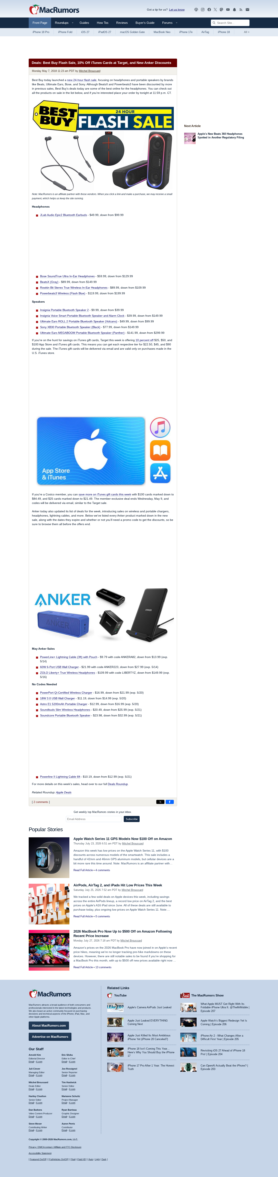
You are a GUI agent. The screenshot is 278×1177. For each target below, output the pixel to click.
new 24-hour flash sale (81, 80)
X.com (39, 1061)
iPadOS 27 (104, 32)
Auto (91, 1159)
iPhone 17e (186, 32)
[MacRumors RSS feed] (241, 10)
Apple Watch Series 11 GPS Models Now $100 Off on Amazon (122, 839)
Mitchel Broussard (89, 70)
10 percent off (144, 340)
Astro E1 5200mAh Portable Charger (63, 704)
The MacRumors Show (207, 995)
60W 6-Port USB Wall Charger (59, 667)
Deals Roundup (118, 784)
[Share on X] (160, 802)
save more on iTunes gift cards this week (105, 494)
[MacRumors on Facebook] (209, 10)
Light (97, 1159)
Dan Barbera (35, 1110)
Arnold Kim (35, 1055)
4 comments (102, 870)
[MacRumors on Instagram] (203, 10)
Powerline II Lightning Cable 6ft (60, 776)
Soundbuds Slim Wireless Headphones (65, 709)
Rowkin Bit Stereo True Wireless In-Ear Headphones (73, 287)
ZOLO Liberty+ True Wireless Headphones (67, 672)
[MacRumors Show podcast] (196, 10)
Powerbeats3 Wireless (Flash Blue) (62, 293)
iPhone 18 (224, 32)
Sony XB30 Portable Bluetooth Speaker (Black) (70, 327)
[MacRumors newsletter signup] (247, 10)
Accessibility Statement (40, 1153)
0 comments (102, 916)
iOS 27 (85, 32)
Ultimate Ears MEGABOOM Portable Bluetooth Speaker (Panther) (82, 332)
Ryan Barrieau (69, 1110)
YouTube (120, 995)
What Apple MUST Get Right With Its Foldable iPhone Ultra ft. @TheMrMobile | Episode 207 (225, 1007)
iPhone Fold (65, 32)
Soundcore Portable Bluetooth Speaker (65, 715)
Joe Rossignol (69, 1069)
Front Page (40, 22)
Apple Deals (63, 792)
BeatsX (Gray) (49, 282)
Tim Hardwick (69, 1082)
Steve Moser (35, 1123)
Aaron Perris (68, 1123)
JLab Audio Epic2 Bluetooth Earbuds (63, 215)
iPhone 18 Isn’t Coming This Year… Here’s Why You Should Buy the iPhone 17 (151, 1052)
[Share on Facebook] (170, 802)
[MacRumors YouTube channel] (228, 10)
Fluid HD (81, 1159)
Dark (104, 1159)
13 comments (103, 967)
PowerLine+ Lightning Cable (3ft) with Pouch (68, 657)
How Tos (102, 22)
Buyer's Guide (145, 22)
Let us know (177, 9)
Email (31, 1061)
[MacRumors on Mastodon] (221, 10)
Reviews (122, 22)
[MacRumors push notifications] (234, 10)
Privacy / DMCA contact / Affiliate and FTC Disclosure (55, 1147)
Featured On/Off (38, 1159)
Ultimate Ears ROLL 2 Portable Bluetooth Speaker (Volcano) (78, 321)
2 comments (41, 802)
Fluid (73, 1159)
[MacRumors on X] (215, 10)
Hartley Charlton (37, 1096)
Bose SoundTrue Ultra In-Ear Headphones (67, 276)
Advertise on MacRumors (50, 1036)
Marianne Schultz (71, 1096)
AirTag (205, 32)
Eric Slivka (67, 1055)
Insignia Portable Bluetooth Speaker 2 (64, 310)
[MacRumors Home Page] (54, 10)
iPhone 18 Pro (41, 32)
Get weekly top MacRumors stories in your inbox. (103, 811)
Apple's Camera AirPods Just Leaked (149, 1007)
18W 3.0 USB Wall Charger (57, 698)
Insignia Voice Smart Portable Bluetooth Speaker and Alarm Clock (82, 315)
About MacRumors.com (49, 1025)
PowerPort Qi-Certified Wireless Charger (66, 692)
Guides (84, 22)
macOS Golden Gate (132, 32)
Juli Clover (34, 1069)
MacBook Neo (162, 32)
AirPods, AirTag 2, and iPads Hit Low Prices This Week (117, 885)
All (247, 32)
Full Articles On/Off (58, 1159)
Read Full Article (83, 870)
